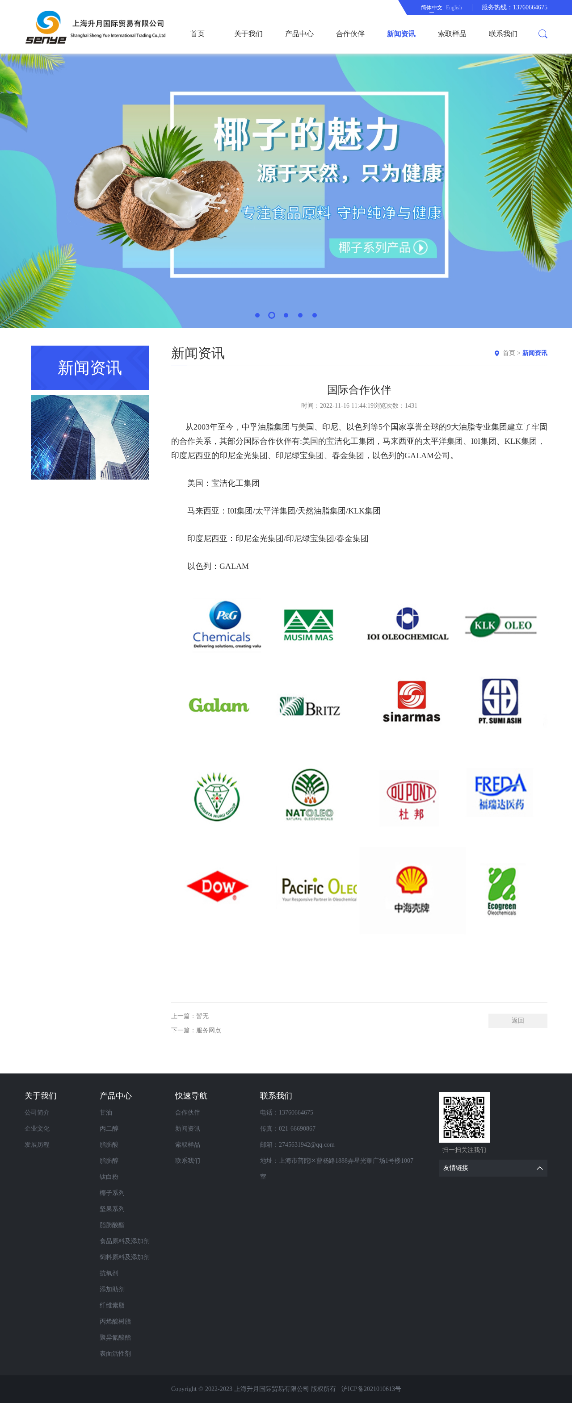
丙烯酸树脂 (115, 1321)
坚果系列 (112, 1209)
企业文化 (37, 1128)
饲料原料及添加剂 (125, 1257)
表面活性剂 (115, 1353)
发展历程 (37, 1144)
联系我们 (503, 34)
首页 (197, 34)
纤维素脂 (112, 1305)
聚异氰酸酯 (115, 1337)
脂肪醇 (109, 1160)
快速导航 (191, 1095)
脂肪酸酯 (112, 1225)
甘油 (106, 1112)
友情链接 (455, 1168)
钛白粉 (109, 1176)
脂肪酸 (109, 1144)
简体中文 (431, 7)
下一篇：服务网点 (196, 1030)
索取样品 (452, 34)
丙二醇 (109, 1128)
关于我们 (248, 34)
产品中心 (299, 34)
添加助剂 (112, 1289)
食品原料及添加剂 (125, 1241)
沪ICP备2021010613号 (371, 1389)
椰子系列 (112, 1193)
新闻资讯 (401, 34)
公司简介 (37, 1112)
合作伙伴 (350, 34)
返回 (518, 1020)
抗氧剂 (109, 1273)
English (454, 7)
